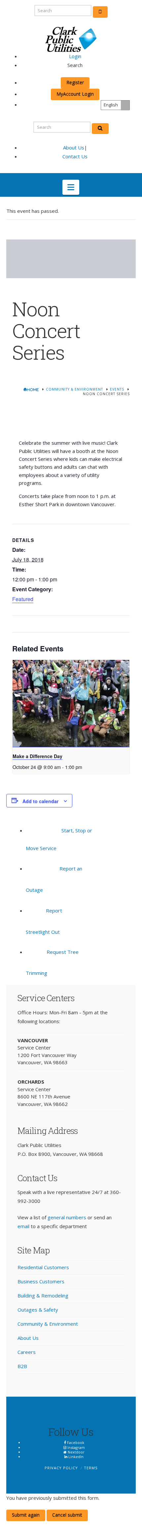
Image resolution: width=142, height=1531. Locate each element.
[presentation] (71, 704)
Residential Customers (43, 1267)
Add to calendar (40, 801)
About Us (73, 147)
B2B (22, 1366)
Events (117, 389)
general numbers (67, 1217)
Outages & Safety (38, 1309)
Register (75, 82)
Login (75, 56)
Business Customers (41, 1281)
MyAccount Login (75, 94)
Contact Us (75, 156)
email (23, 1226)
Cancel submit (67, 1515)
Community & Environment (74, 389)
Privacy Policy (61, 1467)
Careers (27, 1352)
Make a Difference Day (37, 756)
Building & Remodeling (43, 1295)
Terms (90, 1467)
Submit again (26, 1515)
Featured (22, 599)
